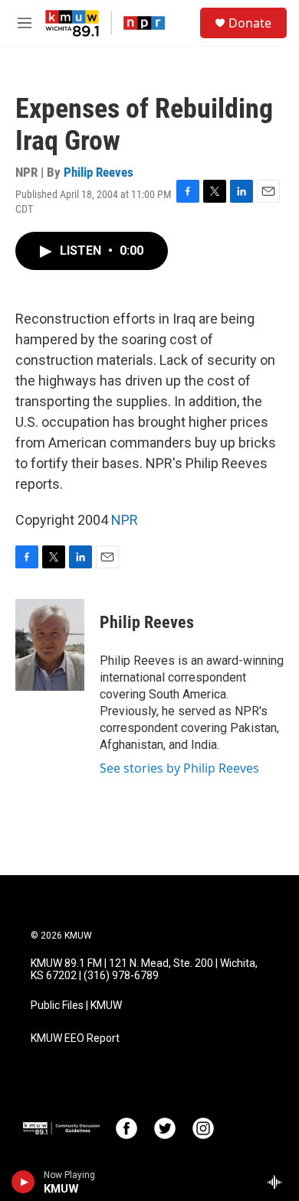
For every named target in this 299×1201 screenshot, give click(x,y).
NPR (124, 520)
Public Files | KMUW (76, 1005)
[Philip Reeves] (49, 645)
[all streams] (278, 1182)
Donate (249, 23)
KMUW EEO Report (75, 1038)
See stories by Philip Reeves (179, 768)
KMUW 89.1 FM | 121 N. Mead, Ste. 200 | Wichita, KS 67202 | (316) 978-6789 (144, 969)
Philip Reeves (98, 172)
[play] (23, 1182)
